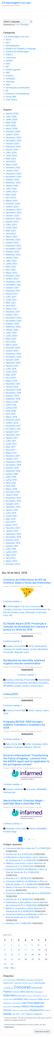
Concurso (17, 609)
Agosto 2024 (12, 185)
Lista (39, 999)
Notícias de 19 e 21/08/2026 (19, 854)
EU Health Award (21, 649)
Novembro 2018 (13, 393)
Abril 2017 (10, 450)
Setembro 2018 (13, 399)
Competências (8, 988)
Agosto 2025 (12, 149)
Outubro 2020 (12, 323)
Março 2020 (11, 344)
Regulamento (37, 1010)
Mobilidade (16, 1007)
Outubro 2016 (12, 468)
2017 (4, 980)
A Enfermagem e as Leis (16, 2)
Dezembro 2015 (13, 498)
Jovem (33, 649)
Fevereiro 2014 (13, 564)
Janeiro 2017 (12, 459)
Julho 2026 (11, 116)
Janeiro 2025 (12, 170)
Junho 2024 (11, 191)
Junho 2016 (11, 480)
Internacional (9, 792)
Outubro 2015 (12, 504)
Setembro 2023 (13, 218)
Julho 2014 (11, 549)
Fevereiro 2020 (13, 347)
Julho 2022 (11, 260)
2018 (28, 744)
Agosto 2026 (12, 113)
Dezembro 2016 (13, 462)
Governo (44, 996)
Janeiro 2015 (12, 531)
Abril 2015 (10, 522)
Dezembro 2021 (13, 281)
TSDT (22, 1014)
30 (12, 964)
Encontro (31, 789)
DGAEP (9, 60)
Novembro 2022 (13, 248)
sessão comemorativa (32, 686)
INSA (8, 84)
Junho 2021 (11, 299)
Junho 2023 (11, 227)
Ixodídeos (8, 747)
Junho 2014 (11, 552)
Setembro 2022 (13, 254)
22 (5, 959)
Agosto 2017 (12, 438)
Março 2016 (11, 489)
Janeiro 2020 (12, 350)
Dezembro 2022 (13, 245)
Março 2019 (11, 380)
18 (26, 954)
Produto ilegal (10, 831)
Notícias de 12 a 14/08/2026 (19, 899)
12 (32, 950)
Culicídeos (37, 744)
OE (7, 90)
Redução (18, 652)
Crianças (7, 649)
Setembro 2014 (13, 543)
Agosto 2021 (12, 293)
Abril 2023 (11, 233)
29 (5, 964)
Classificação (39, 983)
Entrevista (41, 612)
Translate (24, 24)
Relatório (28, 747)
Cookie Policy (9, 1027)
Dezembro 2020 (13, 317)
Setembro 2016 (13, 471)
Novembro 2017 (13, 429)
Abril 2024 (11, 197)
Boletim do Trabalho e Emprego (21, 48)
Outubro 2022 (12, 251)
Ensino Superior (13, 69)
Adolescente (40, 646)
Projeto (26, 1010)
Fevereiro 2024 (13, 203)
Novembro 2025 (13, 140)
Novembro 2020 (13, 320)
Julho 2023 (11, 224)
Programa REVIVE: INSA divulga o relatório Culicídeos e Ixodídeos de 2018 (24, 724)
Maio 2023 (11, 230)
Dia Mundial (44, 680)
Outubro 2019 (12, 359)
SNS (13, 1014)
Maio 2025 (11, 158)
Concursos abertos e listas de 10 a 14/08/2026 (28, 893)
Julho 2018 (11, 405)
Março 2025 (11, 164)
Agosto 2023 (12, 221)
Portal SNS (11, 96)
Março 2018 (11, 417)
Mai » (13, 968)
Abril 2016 (10, 486)
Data (21, 612)
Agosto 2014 (12, 546)
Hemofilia (32, 683)
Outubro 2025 (12, 143)
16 (12, 954)
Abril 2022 (11, 269)
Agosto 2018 (12, 402)
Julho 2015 (11, 513)
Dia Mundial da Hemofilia (15, 683)
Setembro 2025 (13, 146)
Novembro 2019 (13, 356)
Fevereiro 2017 (13, 456)
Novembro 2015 (13, 501)
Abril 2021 (10, 305)
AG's (8, 42)
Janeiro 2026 (12, 134)
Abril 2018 (10, 414)
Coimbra (7, 609)
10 (19, 950)
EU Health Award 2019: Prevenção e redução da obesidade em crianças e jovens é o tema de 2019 (25, 626)
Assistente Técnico (21, 983)
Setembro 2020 (13, 326)
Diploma (29, 992)
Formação (10, 78)
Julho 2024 (11, 188)
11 (25, 950)
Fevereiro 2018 (13, 420)
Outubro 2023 (12, 215)
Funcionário (37, 996)
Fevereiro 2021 (13, 311)
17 (19, 954)
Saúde (7, 1013)
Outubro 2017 (12, 432)
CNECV (9, 54)
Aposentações (12, 45)
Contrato (15, 992)
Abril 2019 (10, 377)
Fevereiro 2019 (13, 383)
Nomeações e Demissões (18, 87)
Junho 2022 (11, 263)
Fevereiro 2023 (13, 239)
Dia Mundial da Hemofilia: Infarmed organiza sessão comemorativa (24, 662)
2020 (31, 710)
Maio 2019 (11, 374)
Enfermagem (38, 992)
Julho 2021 (11, 296)
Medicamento (7, 1007)
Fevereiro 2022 (13, 275)
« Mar (6, 968)
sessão (17, 686)
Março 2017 (11, 453)
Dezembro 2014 (13, 534)
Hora (5, 615)
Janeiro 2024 (12, 206)
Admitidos (20, 980)
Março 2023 (11, 236)
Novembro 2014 (13, 537)
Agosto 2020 (12, 329)
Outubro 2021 (12, 287)
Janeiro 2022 (12, 278)
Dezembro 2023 (13, 209)
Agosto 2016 (12, 474)
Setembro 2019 (13, 362)
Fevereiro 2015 (13, 528)
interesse (32, 999)
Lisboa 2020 (10, 694)
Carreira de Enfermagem (17, 51)
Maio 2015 (11, 519)
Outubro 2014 (12, 540)
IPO (10, 615)
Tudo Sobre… (12, 99)
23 (12, 959)
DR (7, 66)
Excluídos (21, 996)
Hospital (6, 999)
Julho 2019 (11, 368)
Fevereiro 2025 (13, 167)
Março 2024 (11, 200)
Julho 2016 (11, 477)
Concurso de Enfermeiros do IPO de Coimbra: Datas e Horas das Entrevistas (27, 581)
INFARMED (8, 686)
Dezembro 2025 (13, 137)
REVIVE (37, 747)
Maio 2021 (11, 302)
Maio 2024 (11, 194)
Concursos (11, 57)
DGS (8, 63)
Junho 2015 (11, 516)
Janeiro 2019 (12, 386)
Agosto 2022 (12, 257)
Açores (31, 983)
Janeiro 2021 (12, 314)
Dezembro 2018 (13, 389)
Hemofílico (43, 683)
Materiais (39, 1002)
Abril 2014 (10, 558)
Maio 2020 (11, 338)
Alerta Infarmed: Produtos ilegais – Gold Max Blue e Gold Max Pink (24, 802)
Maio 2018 (11, 411)
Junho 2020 (11, 335)
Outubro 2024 (12, 179)
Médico (26, 1006)
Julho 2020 (11, 332)
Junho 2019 (11, 371)
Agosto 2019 (12, 365)
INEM (11, 999)
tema (26, 652)
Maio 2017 (11, 447)
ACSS (8, 39)
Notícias (7, 1010)
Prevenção (8, 652)
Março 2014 (11, 561)
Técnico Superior (34, 1014)
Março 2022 (11, 272)
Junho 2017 (11, 444)
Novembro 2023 (13, 212)
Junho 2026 (11, 119)
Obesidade (43, 649)
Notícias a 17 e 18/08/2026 (19, 878)
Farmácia (29, 996)
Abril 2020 (11, 341)
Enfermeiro (30, 612)
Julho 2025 (11, 152)
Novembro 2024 (13, 176)
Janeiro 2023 (12, 242)
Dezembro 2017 (13, 426)
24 (19, 959)
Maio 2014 (11, 555)
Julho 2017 (11, 441)
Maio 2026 (11, 122)
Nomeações (37, 1006)
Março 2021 (11, 308)
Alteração (30, 980)
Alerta (32, 828)
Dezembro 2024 (13, 173)
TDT (18, 1014)
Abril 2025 (11, 161)
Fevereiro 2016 (13, 492)
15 (5, 954)
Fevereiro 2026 (13, 131)
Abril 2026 (11, 125)
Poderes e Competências (18, 93)
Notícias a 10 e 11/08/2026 (18, 923)
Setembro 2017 (13, 435)
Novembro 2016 (13, 465)
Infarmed (10, 81)
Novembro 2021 (13, 284)
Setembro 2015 (13, 507)
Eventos (9, 75)
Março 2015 (11, 525)
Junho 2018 (11, 408)
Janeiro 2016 (12, 495)
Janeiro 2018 (12, 423)
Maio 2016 (11, 483)
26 (33, 959)
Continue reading (12, 601)
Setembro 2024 (13, 182)
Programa (18, 747)
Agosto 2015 (12, 510)
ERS (8, 72)
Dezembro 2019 (13, 353)
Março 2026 (11, 128)
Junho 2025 (11, 155)
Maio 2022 (11, 266)
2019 (31, 646)
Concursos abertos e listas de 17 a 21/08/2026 (28, 848)
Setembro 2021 (13, 290)
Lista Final (27, 1002)
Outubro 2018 (12, 396)
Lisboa (38, 710)
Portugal (21, 1010)
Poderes (15, 1010)
